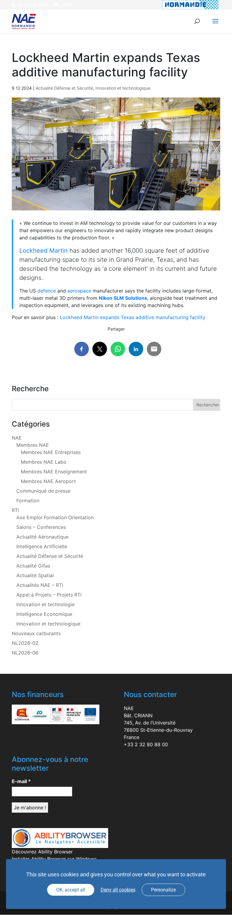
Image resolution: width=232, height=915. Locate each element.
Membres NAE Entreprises (51, 452)
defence (46, 291)
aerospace (79, 291)
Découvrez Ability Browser (42, 852)
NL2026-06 (25, 653)
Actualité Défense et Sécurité (64, 88)
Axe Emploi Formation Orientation (55, 517)
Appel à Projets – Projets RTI (49, 595)
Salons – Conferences (41, 527)
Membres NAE (32, 445)
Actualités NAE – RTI (39, 585)
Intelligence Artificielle (41, 546)
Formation (27, 500)
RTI (15, 510)
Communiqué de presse (43, 491)
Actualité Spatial (35, 575)
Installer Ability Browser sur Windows (54, 859)
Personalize (163, 890)
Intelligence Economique (44, 614)
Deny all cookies (118, 890)
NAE (17, 438)
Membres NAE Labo (43, 462)
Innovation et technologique (122, 88)
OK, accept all (70, 890)
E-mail (21, 781)
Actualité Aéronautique (42, 537)
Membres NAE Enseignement (54, 472)
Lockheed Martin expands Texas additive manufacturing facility (132, 317)
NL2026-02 (25, 643)
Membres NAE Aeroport (48, 481)
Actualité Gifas (33, 566)
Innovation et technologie (45, 604)
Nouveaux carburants (36, 633)
